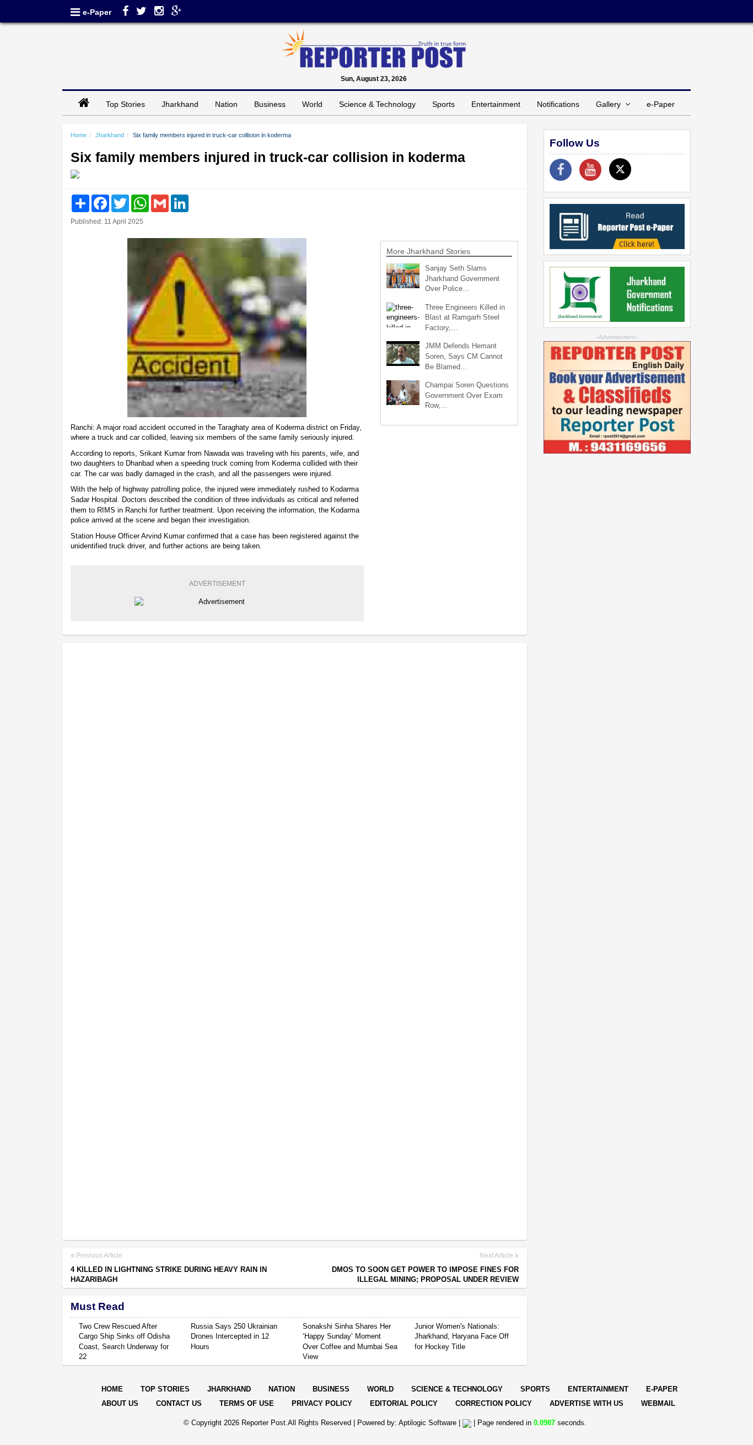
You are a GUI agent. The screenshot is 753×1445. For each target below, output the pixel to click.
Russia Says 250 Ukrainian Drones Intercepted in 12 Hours (234, 1336)
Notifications (558, 104)
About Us (119, 1403)
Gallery (610, 104)
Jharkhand (180, 104)
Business (270, 104)
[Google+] (177, 12)
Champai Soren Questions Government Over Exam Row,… (467, 395)
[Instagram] (159, 12)
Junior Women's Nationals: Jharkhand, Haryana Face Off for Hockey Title (462, 1336)
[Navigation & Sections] (75, 12)
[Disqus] (295, 793)
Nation (226, 104)
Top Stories (125, 104)
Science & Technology (377, 104)
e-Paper (97, 12)
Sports (443, 104)
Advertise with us (586, 1403)
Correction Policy (493, 1403)
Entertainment (495, 104)
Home (79, 135)
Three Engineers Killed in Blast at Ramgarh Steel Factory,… (465, 317)
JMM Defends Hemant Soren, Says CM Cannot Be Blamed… (464, 356)
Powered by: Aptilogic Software (406, 1423)
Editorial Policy (404, 1403)
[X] (620, 169)
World (312, 104)
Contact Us (179, 1403)
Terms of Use (246, 1403)
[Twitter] (141, 12)
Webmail (658, 1403)
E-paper (661, 1389)
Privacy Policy (322, 1403)
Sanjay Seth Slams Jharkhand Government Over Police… (462, 278)
